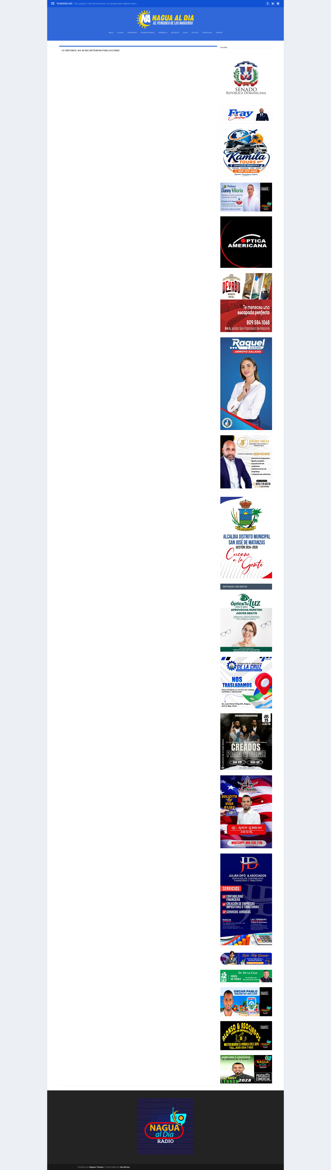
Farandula (162, 33)
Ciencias (219, 33)
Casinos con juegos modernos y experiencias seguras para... (106, 3)
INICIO (111, 33)
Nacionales (132, 33)
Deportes (175, 33)
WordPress (125, 1167)
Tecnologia (207, 33)
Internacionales (148, 33)
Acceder (223, 47)
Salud (185, 33)
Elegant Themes (96, 1167)
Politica (195, 33)
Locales (120, 33)
